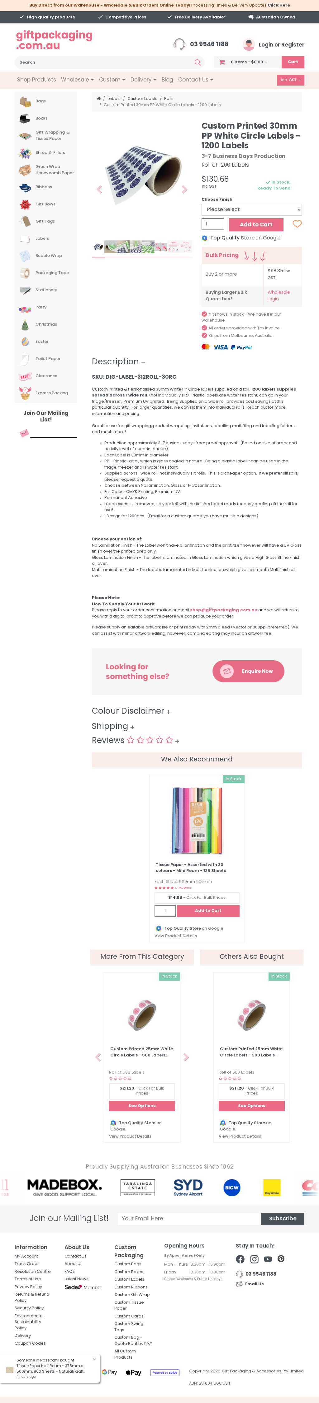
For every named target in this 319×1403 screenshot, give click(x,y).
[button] (99, 189)
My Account (26, 1256)
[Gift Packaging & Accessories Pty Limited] (62, 40)
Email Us (253, 1284)
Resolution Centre (33, 1272)
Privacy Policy (28, 1287)
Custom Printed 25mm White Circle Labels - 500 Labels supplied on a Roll (141, 1055)
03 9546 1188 (208, 45)
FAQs (69, 1272)
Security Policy (29, 1308)
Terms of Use (28, 1279)
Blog (167, 80)
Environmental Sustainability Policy (29, 1322)
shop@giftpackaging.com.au (223, 610)
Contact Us (75, 1256)
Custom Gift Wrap (132, 1295)
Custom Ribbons (131, 1287)
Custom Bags (127, 1264)
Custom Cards (129, 1316)
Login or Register (281, 45)
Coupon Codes (30, 1343)
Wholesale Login (279, 296)
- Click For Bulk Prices (197, 898)
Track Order (27, 1264)
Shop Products (36, 80)
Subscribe (283, 1219)
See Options (142, 1106)
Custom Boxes (128, 1272)
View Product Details (176, 936)
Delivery (23, 1336)
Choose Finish (217, 200)
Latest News (76, 1279)
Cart (293, 62)
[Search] (198, 62)
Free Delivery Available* (200, 17)
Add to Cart (256, 225)
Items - (247, 62)
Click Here (279, 5)
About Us (73, 1264)
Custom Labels (129, 1279)
